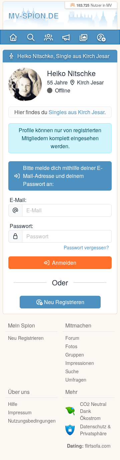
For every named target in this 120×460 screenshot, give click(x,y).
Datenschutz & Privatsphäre (95, 430)
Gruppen (74, 354)
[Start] (13, 37)
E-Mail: (18, 200)
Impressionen (79, 363)
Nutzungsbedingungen (32, 420)
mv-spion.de (33, 15)
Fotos (71, 346)
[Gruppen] (48, 37)
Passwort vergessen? (86, 247)
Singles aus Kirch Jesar (76, 112)
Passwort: (21, 226)
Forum (72, 337)
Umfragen (75, 379)
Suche (72, 371)
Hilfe (12, 404)
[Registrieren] (101, 37)
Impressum (20, 412)
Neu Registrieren (63, 302)
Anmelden (63, 262)
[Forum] (66, 37)
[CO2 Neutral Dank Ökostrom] (70, 410)
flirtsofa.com (98, 445)
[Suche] (30, 37)
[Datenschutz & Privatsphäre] (70, 429)
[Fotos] (83, 37)
